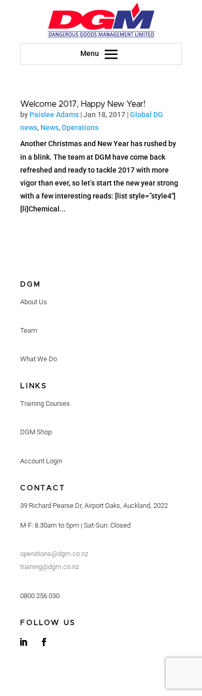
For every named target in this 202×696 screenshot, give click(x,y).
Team (28, 330)
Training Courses (45, 403)
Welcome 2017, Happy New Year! (83, 104)
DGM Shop (36, 432)
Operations (80, 127)
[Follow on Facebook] (44, 642)
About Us (33, 302)
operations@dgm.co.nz (54, 554)
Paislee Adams (54, 114)
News (49, 127)
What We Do (38, 359)
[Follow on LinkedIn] (23, 642)
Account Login (41, 461)
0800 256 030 (40, 596)
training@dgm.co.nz (49, 567)
